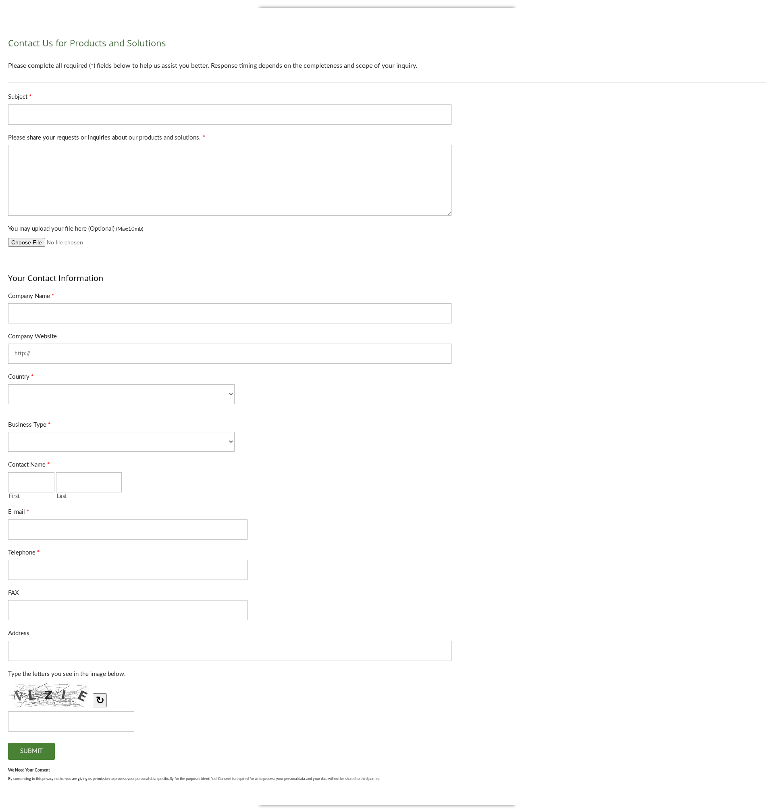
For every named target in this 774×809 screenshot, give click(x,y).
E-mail (18, 512)
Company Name (31, 296)
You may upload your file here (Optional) (75, 229)
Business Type (29, 425)
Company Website (32, 337)
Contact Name (29, 465)
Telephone (24, 553)
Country (20, 377)
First (14, 496)
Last (62, 496)
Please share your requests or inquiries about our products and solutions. (106, 138)
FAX (13, 593)
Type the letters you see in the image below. (67, 674)
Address (18, 633)
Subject (19, 97)
